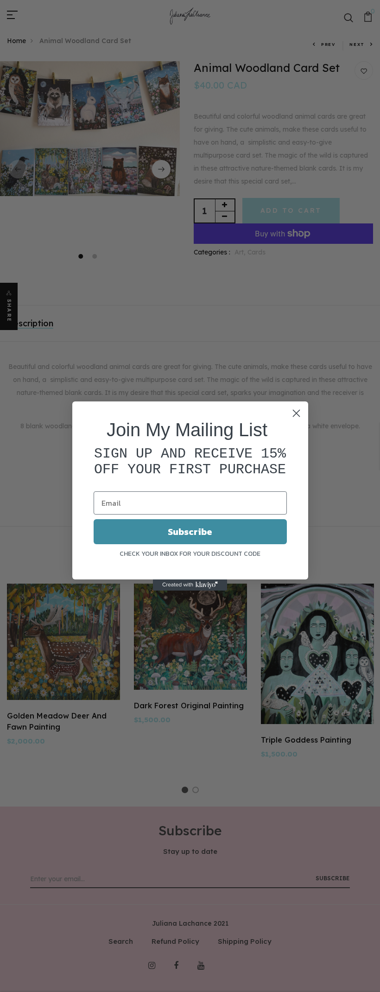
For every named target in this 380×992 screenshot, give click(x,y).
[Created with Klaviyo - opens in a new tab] (190, 585)
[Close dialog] (296, 413)
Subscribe (190, 532)
